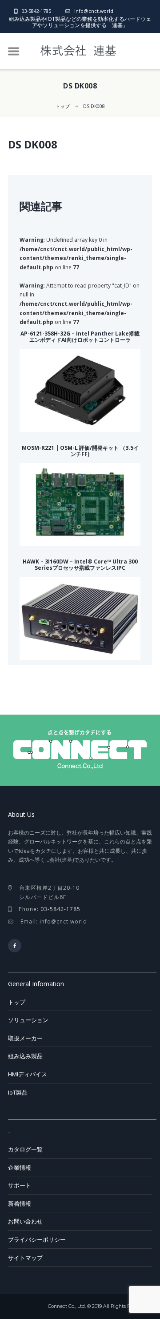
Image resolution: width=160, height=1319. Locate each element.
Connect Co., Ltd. (67, 1306)
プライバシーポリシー (37, 1239)
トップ (62, 106)
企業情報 (19, 1167)
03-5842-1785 (36, 11)
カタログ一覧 (25, 1149)
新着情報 (19, 1203)
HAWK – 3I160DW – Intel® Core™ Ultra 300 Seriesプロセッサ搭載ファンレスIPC (80, 565)
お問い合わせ (25, 1221)
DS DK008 (94, 106)
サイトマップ (25, 1258)
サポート (19, 1185)
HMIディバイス (27, 1074)
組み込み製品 (25, 1056)
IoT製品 (18, 1092)
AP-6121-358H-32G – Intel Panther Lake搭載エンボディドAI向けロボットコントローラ (80, 337)
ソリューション (28, 1020)
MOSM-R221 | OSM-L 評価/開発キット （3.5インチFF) (80, 451)
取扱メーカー (25, 1038)
